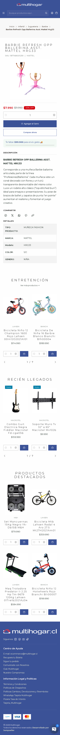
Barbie (45, 27)
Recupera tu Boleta (12, 657)
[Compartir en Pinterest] (26, 215)
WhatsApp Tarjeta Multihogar (17, 695)
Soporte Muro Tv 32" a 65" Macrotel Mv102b (44, 427)
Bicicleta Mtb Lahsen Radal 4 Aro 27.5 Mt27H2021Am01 (44, 526)
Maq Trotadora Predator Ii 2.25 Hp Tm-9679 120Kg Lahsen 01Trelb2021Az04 (16, 594)
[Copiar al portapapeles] (32, 215)
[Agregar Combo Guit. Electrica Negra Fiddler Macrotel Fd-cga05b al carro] (24, 447)
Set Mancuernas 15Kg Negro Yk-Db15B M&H (16, 524)
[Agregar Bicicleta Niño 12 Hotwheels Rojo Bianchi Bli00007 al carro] (52, 612)
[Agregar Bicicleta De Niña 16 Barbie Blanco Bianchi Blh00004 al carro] (52, 354)
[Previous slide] (5, 362)
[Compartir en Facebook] (5, 215)
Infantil (21, 27)
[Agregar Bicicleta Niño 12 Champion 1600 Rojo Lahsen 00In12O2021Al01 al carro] (24, 354)
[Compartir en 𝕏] (12, 215)
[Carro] (56, 13)
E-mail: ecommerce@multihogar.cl (20, 654)
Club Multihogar (11, 669)
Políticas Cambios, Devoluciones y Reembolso (25, 691)
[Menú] (3, 13)
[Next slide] (54, 362)
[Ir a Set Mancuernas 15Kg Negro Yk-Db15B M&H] (15, 498)
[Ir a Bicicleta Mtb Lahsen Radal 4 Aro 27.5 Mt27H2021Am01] (44, 498)
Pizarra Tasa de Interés (14, 699)
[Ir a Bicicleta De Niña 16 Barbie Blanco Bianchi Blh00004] (44, 307)
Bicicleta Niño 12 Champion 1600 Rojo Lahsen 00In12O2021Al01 (16, 335)
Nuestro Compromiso (14, 672)
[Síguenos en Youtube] (23, 639)
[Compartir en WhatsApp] (19, 215)
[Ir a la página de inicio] (30, 5)
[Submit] (46, 13)
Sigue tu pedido (11, 661)
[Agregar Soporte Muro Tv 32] (52, 447)
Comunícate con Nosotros (16, 665)
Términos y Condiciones (14, 684)
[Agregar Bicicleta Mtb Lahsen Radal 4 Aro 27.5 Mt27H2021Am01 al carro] (52, 542)
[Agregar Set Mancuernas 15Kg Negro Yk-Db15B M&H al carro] (24, 542)
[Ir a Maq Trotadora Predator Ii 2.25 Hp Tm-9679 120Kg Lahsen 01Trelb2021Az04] (15, 565)
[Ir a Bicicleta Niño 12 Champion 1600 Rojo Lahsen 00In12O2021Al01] (15, 307)
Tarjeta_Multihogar (12, 703)
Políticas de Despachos (14, 688)
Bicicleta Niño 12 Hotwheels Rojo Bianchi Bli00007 (44, 591)
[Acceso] (52, 13)
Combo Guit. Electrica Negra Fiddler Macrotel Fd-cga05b (16, 428)
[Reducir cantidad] (5, 115)
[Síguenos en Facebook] (19, 639)
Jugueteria (33, 27)
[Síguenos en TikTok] (27, 639)
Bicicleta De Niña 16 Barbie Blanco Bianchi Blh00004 (44, 335)
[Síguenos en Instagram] (15, 639)
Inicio (11, 27)
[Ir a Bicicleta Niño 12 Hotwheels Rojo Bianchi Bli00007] (44, 565)
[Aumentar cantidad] (54, 115)
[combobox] (28, 13)
